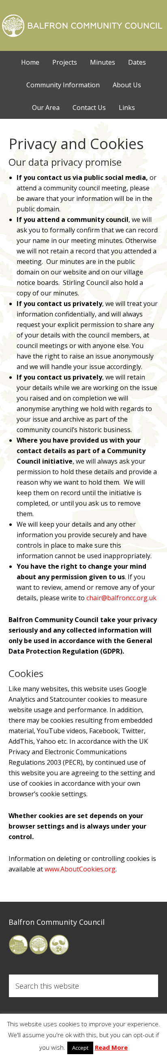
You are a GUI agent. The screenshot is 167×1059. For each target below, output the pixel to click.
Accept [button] (80, 1047)
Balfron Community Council (84, 24)
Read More (111, 1047)
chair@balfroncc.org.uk (121, 597)
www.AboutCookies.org (80, 869)
